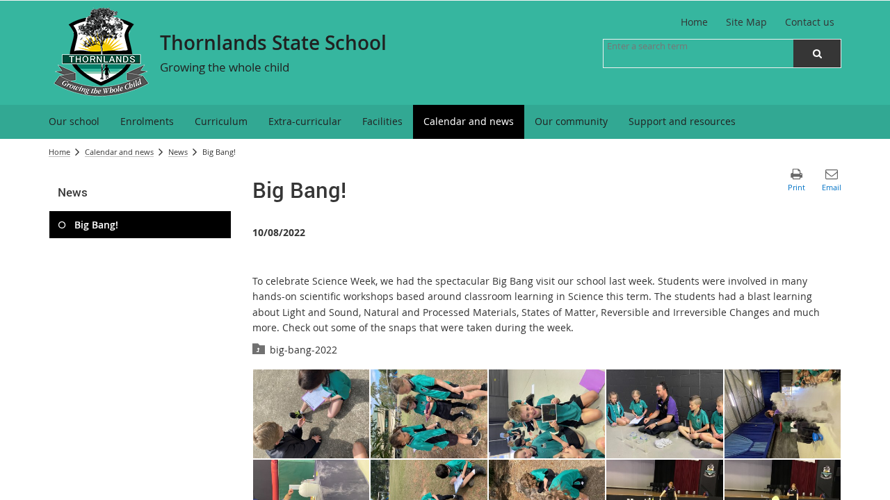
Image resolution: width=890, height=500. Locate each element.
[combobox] (676, 46)
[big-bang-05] (311, 414)
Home (59, 152)
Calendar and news (119, 152)
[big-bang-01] (783, 414)
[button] (817, 53)
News (178, 152)
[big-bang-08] (665, 414)
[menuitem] (74, 122)
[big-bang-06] (429, 414)
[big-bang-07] (547, 414)
